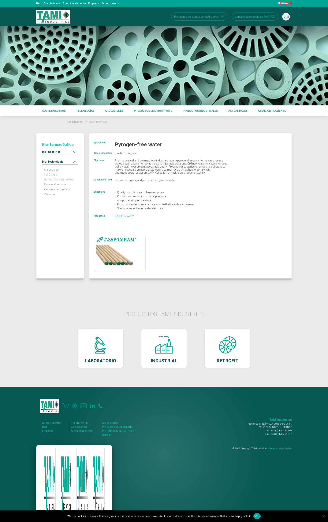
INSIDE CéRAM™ (124, 216)
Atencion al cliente (74, 3)
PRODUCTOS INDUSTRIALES (119, 430)
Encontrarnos (110, 3)
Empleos (93, 3)
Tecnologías (85, 110)
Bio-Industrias (51, 151)
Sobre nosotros (54, 110)
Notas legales (285, 448)
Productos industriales (200, 110)
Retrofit (106, 434)
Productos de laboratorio (153, 110)
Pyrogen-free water (55, 184)
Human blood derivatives (59, 179)
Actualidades (238, 110)
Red (38, 3)
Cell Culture (50, 174)
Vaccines (49, 194)
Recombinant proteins (57, 189)
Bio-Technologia (52, 161)
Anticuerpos (51, 169)
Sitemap (273, 448)
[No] (323, 516)
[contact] (286, 17)
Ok (257, 516)
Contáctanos (52, 3)
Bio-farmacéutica (58, 144)
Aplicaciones (114, 110)
